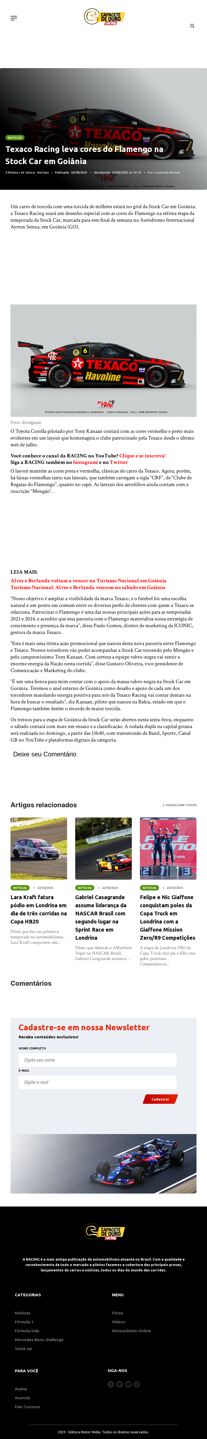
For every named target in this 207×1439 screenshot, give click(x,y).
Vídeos (118, 1322)
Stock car (23, 1348)
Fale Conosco (27, 1406)
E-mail (24, 1070)
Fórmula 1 (24, 1322)
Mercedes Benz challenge (39, 1339)
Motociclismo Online (131, 1330)
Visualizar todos (180, 805)
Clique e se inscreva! (142, 455)
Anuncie (22, 1397)
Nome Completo (32, 1048)
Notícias (15, 137)
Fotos (117, 1313)
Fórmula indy (27, 1330)
